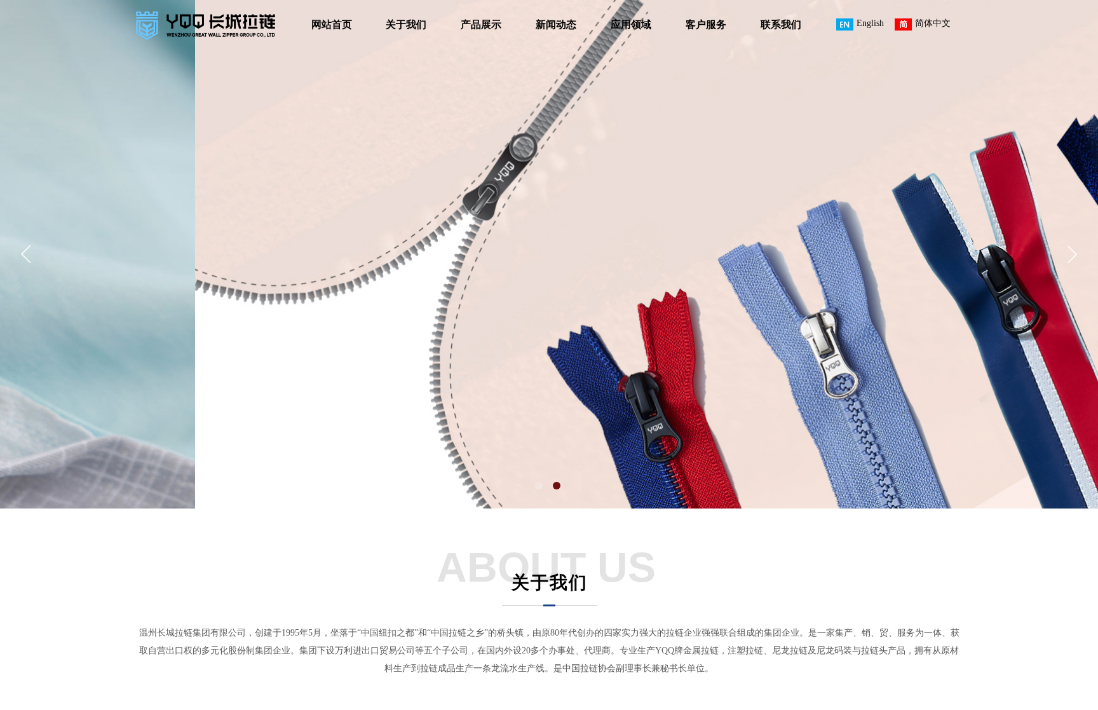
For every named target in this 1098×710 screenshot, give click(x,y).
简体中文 (933, 23)
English (870, 23)
